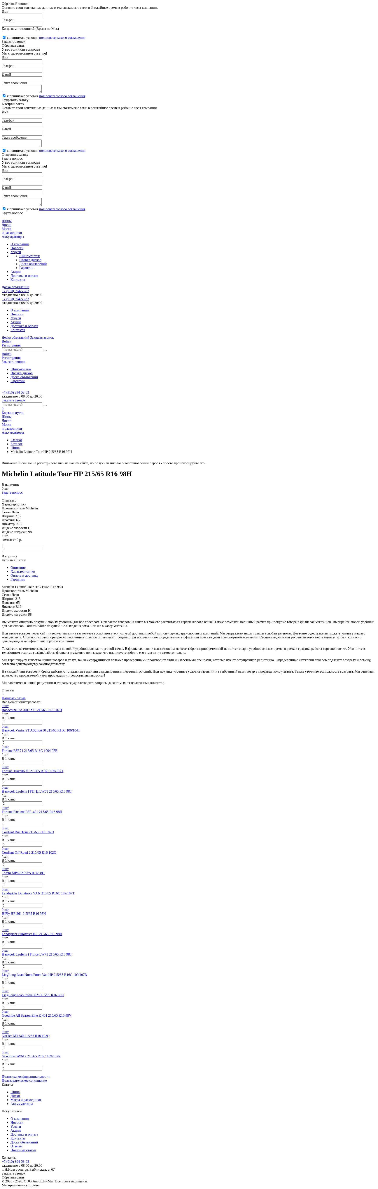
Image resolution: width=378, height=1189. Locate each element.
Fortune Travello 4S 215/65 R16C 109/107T (32, 771)
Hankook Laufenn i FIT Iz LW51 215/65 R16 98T (37, 791)
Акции (15, 272)
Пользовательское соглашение (24, 1080)
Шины (15, 448)
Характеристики (22, 571)
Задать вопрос (12, 492)
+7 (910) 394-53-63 (15, 291)
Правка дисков (30, 260)
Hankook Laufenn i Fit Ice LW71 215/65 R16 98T (37, 954)
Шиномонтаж (29, 256)
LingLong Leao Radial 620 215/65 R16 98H (33, 995)
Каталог (16, 444)
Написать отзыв (14, 698)
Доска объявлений (33, 264)
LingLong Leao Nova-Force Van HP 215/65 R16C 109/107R (44, 975)
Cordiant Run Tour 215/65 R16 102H (28, 832)
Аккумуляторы (21, 1104)
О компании (19, 244)
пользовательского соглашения (62, 37)
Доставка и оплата (24, 275)
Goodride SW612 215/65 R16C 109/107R (31, 1056)
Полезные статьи (23, 1150)
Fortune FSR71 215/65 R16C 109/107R (30, 751)
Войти (6, 341)
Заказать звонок (42, 337)
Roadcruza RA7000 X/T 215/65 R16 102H (32, 710)
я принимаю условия (46, 37)
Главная (16, 440)
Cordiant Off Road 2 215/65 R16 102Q (29, 852)
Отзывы (16, 1146)
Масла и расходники (25, 1100)
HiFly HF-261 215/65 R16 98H (24, 913)
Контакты (17, 279)
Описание (18, 567)
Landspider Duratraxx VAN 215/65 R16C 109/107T (38, 893)
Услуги (15, 252)
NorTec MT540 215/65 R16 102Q (26, 1036)
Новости (16, 248)
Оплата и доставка (24, 575)
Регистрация (11, 345)
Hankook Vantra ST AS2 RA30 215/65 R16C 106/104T (41, 730)
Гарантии (26, 268)
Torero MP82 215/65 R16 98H (23, 873)
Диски (15, 1096)
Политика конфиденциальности (26, 1076)
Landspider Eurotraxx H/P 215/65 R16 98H (32, 934)
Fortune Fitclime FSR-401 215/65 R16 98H (32, 812)
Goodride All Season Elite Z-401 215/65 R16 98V (37, 1015)
